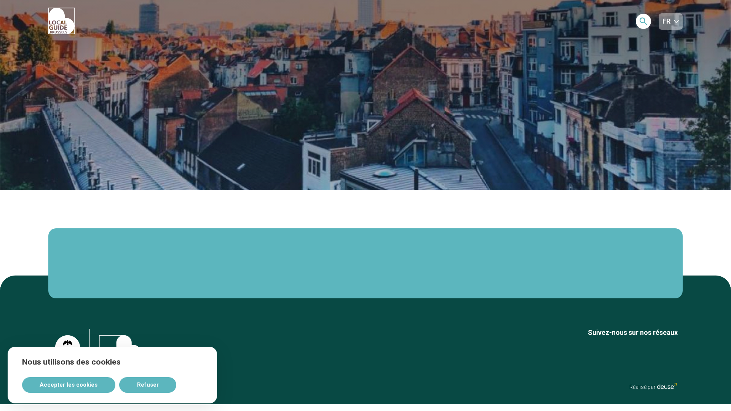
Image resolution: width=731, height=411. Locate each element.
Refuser (148, 384)
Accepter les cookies (68, 384)
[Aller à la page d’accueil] (89, 21)
